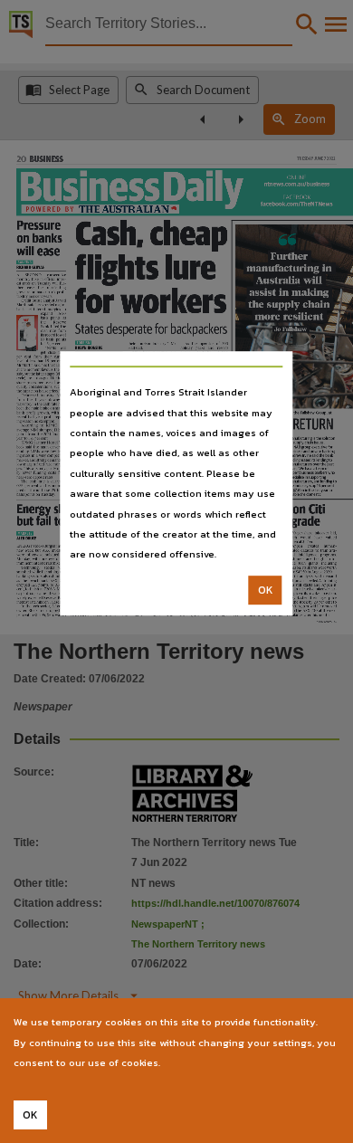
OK (265, 590)
